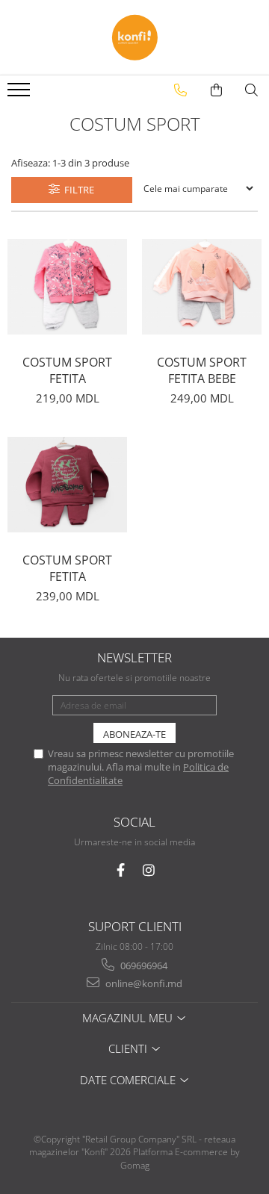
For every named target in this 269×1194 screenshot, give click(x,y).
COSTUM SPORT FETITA (67, 370)
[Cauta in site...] (252, 90)
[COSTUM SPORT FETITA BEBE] (202, 286)
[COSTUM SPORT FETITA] (67, 286)
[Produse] (20, 94)
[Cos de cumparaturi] (216, 90)
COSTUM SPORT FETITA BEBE (202, 370)
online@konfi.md (142, 983)
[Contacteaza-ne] (181, 90)
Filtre (77, 189)
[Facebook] (121, 870)
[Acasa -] (134, 37)
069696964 (142, 965)
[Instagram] (149, 870)
